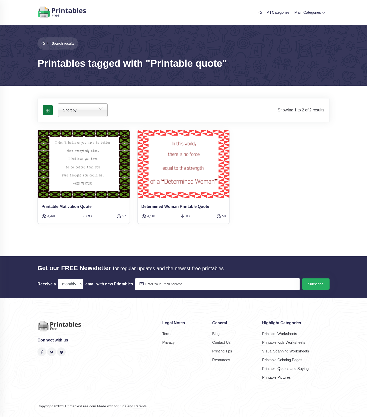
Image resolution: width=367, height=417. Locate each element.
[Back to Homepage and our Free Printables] (43, 43)
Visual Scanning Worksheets (285, 351)
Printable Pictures (276, 377)
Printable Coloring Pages (282, 360)
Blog (215, 334)
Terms (167, 334)
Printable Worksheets (279, 334)
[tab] (48, 110)
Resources (221, 360)
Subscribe (316, 284)
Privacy (168, 342)
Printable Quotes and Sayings (286, 368)
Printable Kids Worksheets (283, 342)
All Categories (278, 12)
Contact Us (221, 342)
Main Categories (308, 12)
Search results (63, 43)
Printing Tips (222, 351)
